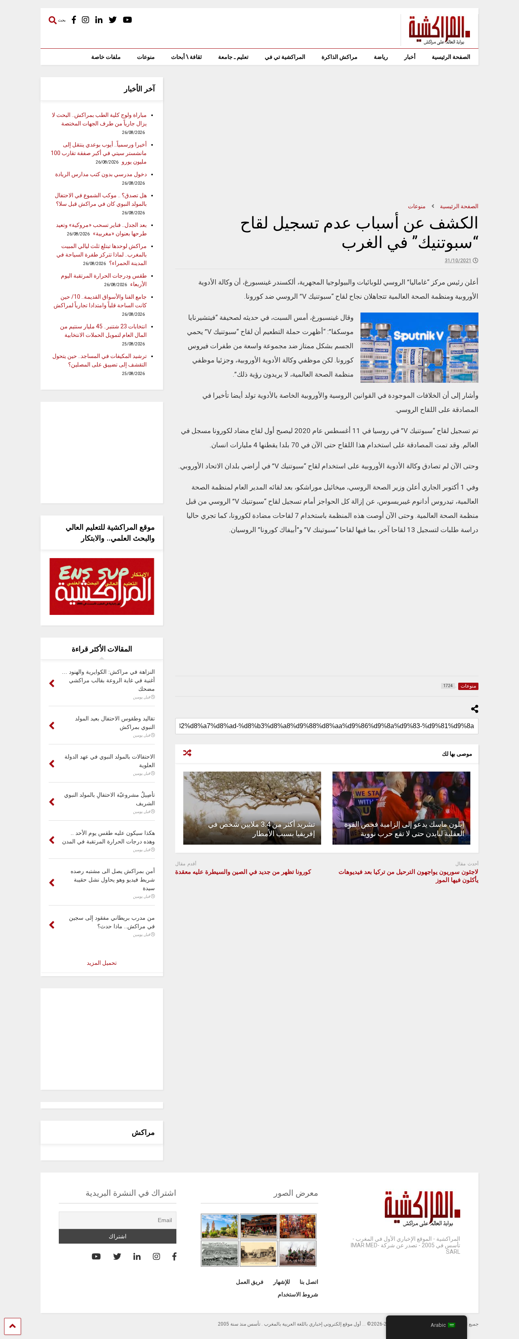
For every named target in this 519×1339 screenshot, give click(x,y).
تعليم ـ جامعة (233, 57)
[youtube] (127, 20)
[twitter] (113, 20)
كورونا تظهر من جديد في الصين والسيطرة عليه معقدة (243, 871)
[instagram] (85, 20)
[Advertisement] (326, 134)
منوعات (146, 57)
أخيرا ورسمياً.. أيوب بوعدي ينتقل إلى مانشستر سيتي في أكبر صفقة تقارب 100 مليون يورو (99, 153)
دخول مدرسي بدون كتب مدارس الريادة (101, 174)
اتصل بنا (309, 1282)
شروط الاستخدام (298, 1294)
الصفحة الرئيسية (451, 57)
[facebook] (74, 20)
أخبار (410, 57)
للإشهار (281, 1282)
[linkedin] (99, 20)
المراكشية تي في (285, 57)
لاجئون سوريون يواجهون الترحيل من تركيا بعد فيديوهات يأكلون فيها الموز (408, 876)
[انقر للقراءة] (401, 808)
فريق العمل (250, 1282)
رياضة (381, 57)
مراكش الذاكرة (340, 57)
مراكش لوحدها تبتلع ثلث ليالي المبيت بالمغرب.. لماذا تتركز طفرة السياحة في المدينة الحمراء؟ (101, 254)
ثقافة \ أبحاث (186, 57)
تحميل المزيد (102, 963)
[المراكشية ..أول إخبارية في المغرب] (435, 42)
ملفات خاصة (106, 57)
